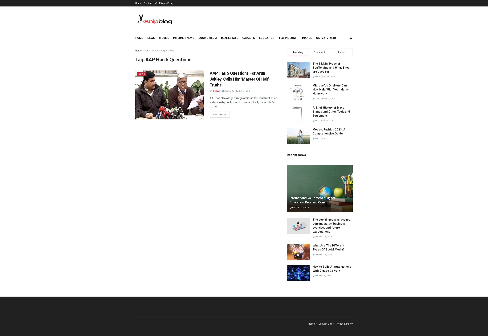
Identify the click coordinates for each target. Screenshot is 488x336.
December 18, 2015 (234, 91)
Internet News (183, 37)
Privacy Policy (166, 3)
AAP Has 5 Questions (163, 50)
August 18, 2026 (323, 254)
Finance (306, 37)
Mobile (164, 37)
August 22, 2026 (300, 207)
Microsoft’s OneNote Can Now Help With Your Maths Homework (331, 89)
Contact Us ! (150, 3)
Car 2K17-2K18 (326, 37)
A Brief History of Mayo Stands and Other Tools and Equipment (331, 111)
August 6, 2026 (322, 275)
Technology (287, 37)
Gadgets (248, 37)
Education (266, 37)
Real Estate (229, 37)
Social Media (207, 37)
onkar (216, 91)
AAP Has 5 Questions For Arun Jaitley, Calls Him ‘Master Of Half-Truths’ (240, 79)
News (151, 37)
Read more (219, 114)
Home (138, 3)
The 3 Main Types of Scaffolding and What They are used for (331, 67)
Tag (146, 50)
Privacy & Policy (344, 323)
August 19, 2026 (323, 236)
